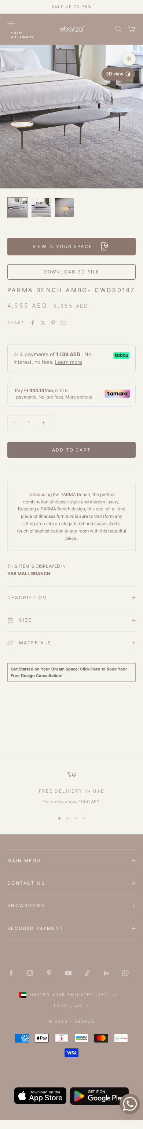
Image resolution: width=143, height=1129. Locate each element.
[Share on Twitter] (43, 323)
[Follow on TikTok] (87, 973)
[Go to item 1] (17, 207)
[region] (71, 787)
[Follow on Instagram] (30, 973)
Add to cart (71, 450)
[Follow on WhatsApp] (125, 973)
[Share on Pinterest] (53, 323)
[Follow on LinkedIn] (106, 973)
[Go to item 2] (41, 207)
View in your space (62, 246)
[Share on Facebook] (33, 323)
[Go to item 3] (64, 207)
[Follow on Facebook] (11, 973)
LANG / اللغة (68, 1005)
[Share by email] (63, 323)
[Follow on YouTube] (68, 973)
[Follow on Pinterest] (49, 973)
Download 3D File (72, 272)
